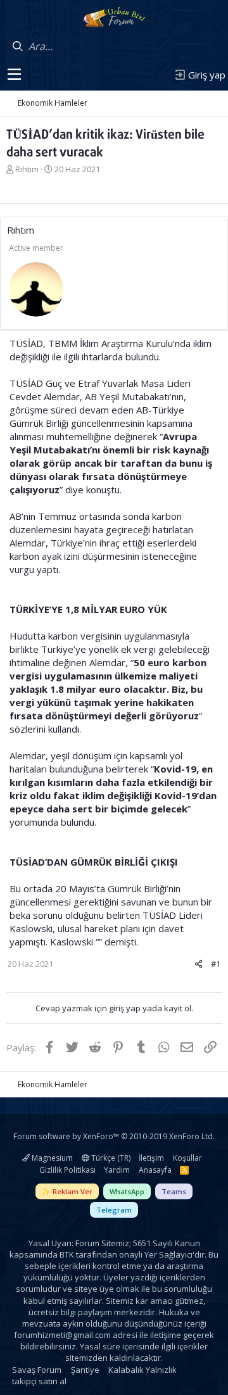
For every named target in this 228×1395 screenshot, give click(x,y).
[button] (14, 75)
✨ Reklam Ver (67, 1191)
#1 (215, 963)
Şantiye (85, 1369)
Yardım (117, 1170)
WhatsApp (127, 1191)
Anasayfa (155, 1170)
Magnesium (51, 1157)
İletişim (151, 1157)
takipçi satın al (39, 1381)
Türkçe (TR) (109, 1157)
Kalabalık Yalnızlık (142, 1369)
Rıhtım (27, 169)
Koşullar (187, 1157)
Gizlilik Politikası (67, 1170)
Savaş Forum (36, 1369)
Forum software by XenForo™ (114, 1136)
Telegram (114, 1210)
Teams (174, 1191)
